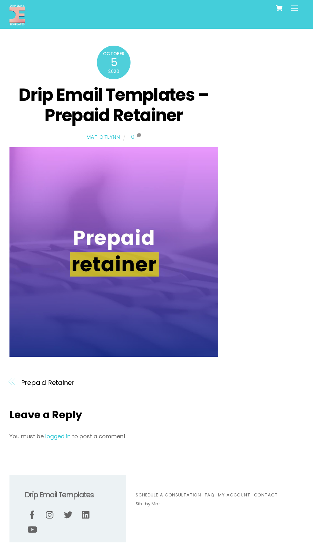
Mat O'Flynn (103, 137)
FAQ (210, 495)
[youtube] (33, 530)
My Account (234, 495)
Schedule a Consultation (168, 495)
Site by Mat (148, 504)
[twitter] (69, 515)
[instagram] (51, 515)
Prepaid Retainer (47, 382)
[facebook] (33, 515)
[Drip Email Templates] (17, 23)
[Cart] (279, 8)
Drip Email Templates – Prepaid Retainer (114, 105)
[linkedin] (87, 515)
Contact (266, 495)
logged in (58, 436)
